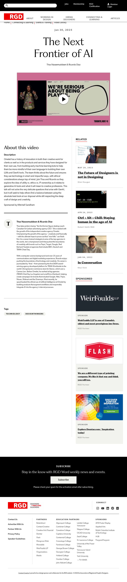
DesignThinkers (35, 314)
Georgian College (63, 552)
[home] (13, 16)
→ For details (82, 560)
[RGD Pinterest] (112, 508)
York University (82, 556)
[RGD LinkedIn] (107, 508)
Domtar (39, 534)
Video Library (60, 23)
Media (38, 556)
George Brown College (65, 548)
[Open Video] (63, 99)
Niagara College (83, 529)
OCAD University (83, 533)
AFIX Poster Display (103, 523)
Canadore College (63, 530)
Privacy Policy (14, 534)
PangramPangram (103, 540)
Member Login (112, 5)
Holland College (62, 556)
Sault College (82, 537)
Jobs (66, 4)
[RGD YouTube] (102, 508)
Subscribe (63, 480)
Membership (78, 4)
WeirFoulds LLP (42, 548)
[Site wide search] (30, 5)
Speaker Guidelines (16, 539)
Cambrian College (63, 527)
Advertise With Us (16, 524)
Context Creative (42, 527)
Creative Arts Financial (44, 530)
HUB (97, 537)
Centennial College (63, 538)
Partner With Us (14, 529)
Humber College (62, 559)
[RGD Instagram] (97, 508)
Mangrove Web (42, 541)
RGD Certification (94, 5)
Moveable (40, 545)
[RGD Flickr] (117, 508)
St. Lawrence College (85, 540)
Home (7, 23)
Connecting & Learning (22, 23)
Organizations (41, 552)
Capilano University (63, 534)
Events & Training (43, 23)
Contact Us (12, 519)
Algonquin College (63, 523)
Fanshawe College (63, 545)
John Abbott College (64, 563)
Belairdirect (40, 523)
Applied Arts (100, 527)
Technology (13, 314)
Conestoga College (63, 541)
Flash (38, 538)
